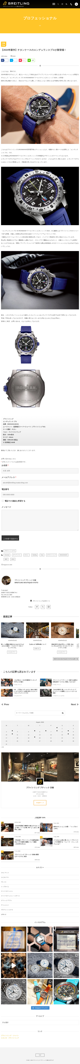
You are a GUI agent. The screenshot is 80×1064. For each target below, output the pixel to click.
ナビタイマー (12, 652)
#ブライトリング (51, 555)
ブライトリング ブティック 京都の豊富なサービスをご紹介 (27, 855)
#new (42, 555)
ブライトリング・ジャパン (10, 1035)
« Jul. (2, 747)
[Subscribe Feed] (66, 4)
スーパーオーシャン (7, 891)
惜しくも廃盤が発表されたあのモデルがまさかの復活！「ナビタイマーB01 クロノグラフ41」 (12, 646)
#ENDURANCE (64, 555)
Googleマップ (40, 802)
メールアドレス (9, 477)
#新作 (6, 559)
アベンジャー (5, 905)
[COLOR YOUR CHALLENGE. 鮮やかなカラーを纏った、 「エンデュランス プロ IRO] (40, 991)
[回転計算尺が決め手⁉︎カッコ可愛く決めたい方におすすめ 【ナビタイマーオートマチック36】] (62, 630)
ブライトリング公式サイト (41, 601)
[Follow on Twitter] (58, 4)
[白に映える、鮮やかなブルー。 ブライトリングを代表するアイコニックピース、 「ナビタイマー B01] (13, 991)
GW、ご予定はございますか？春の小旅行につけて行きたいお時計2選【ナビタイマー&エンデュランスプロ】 (25, 691)
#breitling (34, 555)
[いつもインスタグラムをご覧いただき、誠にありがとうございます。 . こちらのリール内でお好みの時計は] (13, 965)
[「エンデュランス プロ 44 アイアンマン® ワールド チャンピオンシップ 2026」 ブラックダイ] (66, 991)
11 (17, 735)
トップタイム (5, 886)
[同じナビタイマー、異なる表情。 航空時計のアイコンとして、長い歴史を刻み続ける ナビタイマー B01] (40, 965)
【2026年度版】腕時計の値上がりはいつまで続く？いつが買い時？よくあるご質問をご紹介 (27, 827)
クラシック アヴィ (6, 900)
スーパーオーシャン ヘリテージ (10, 896)
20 (39, 738)
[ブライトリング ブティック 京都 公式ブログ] (16, 3)
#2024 (12, 559)
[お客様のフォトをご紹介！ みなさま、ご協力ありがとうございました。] (40, 939)
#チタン (26, 555)
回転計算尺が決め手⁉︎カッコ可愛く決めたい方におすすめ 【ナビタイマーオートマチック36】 (62, 646)
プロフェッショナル (10, 550)
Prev (6, 704)
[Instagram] (62, 4)
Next (73, 704)
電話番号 (5, 489)
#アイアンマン (17, 555)
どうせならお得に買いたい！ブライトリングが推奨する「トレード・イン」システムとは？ (66, 842)
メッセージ (6, 507)
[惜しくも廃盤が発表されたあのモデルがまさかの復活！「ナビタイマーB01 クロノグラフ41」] (12, 630)
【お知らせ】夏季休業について (37, 644)
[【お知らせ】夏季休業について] (37, 630)
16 (73, 735)
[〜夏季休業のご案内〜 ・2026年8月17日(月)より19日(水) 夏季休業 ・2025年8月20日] (13, 939)
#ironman (7, 555)
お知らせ (37, 648)
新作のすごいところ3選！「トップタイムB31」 (66, 827)
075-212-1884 (8, 595)
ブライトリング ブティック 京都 (40, 788)
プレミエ (3, 882)
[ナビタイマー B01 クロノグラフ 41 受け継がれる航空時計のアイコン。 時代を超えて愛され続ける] (66, 965)
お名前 (5, 465)
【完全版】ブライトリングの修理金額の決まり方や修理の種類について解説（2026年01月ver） (27, 842)
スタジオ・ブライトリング (10, 1038)
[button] (76, 4)
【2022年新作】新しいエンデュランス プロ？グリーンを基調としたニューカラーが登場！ (65, 691)
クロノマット (18, 684)
